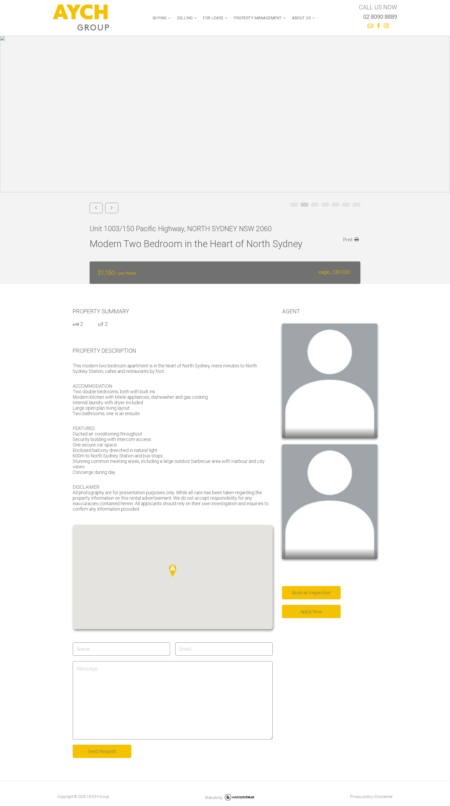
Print (348, 239)
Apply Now (311, 611)
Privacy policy (361, 797)
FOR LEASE (213, 18)
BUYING (160, 18)
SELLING (185, 18)
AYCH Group (99, 797)
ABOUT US (301, 18)
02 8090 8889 (380, 17)
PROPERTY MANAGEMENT (258, 18)
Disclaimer (384, 797)
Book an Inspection (311, 592)
